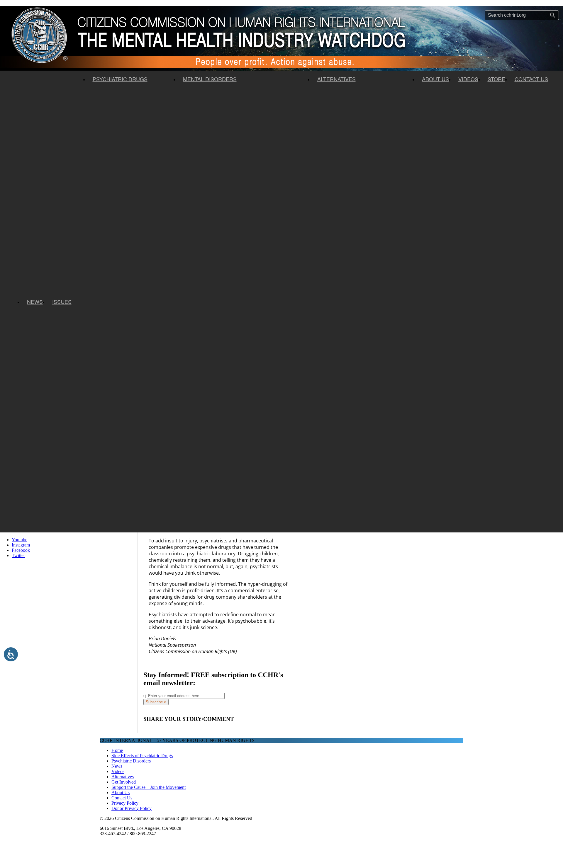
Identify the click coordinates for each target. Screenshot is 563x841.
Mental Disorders (210, 79)
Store (496, 79)
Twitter (18, 555)
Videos (468, 79)
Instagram (21, 544)
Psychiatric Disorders (131, 760)
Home (117, 750)
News (35, 301)
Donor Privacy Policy (131, 808)
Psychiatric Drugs (120, 79)
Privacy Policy (124, 803)
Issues (62, 301)
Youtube (19, 539)
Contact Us (531, 79)
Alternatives (336, 79)
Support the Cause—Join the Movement (148, 787)
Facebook (21, 550)
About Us (435, 79)
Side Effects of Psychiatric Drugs (142, 755)
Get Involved (123, 781)
